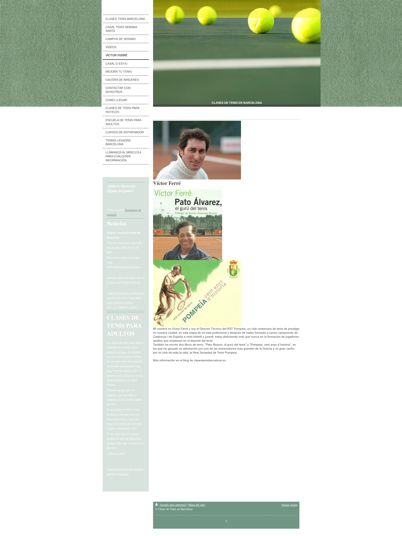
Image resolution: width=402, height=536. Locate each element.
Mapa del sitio (196, 505)
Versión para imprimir (173, 505)
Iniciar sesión (289, 505)
